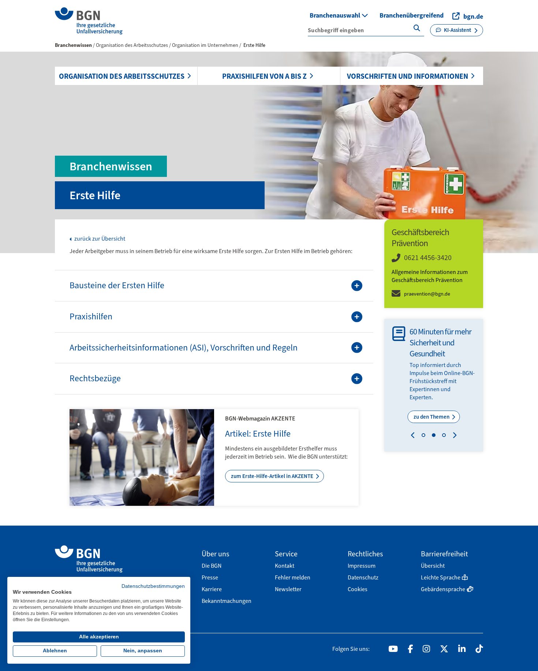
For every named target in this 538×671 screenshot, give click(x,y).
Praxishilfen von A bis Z (264, 76)
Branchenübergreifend (412, 15)
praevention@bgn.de (427, 293)
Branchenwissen (73, 45)
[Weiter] (453, 436)
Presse (210, 577)
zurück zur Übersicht (99, 239)
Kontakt (284, 566)
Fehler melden (292, 577)
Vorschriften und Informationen (407, 76)
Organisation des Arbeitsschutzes (121, 76)
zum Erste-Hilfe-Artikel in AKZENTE (272, 476)
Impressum (362, 566)
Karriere (212, 589)
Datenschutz (363, 577)
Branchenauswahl (336, 15)
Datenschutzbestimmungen (153, 586)
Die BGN (211, 566)
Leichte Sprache (440, 577)
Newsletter (288, 589)
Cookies (357, 589)
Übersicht (433, 566)
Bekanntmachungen (226, 601)
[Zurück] (414, 436)
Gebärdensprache (443, 589)
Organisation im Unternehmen (205, 45)
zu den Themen (432, 416)
